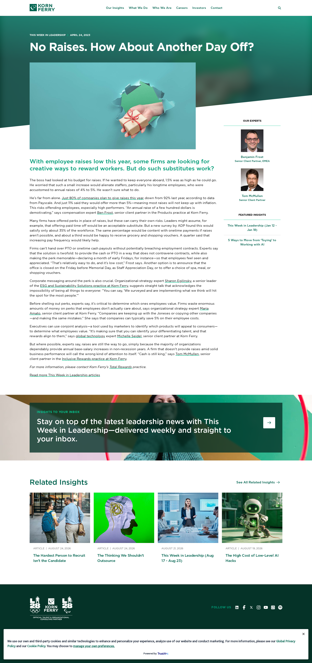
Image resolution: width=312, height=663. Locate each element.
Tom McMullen (187, 354)
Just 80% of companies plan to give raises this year (102, 198)
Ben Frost (105, 212)
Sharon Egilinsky (178, 281)
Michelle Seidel (129, 336)
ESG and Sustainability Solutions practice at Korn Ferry (84, 286)
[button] (115, 8)
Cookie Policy (36, 646)
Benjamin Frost (252, 157)
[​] (269, 422)
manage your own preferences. (94, 646)
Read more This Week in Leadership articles (65, 375)
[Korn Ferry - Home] (42, 8)
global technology (90, 336)
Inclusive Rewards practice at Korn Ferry (94, 359)
